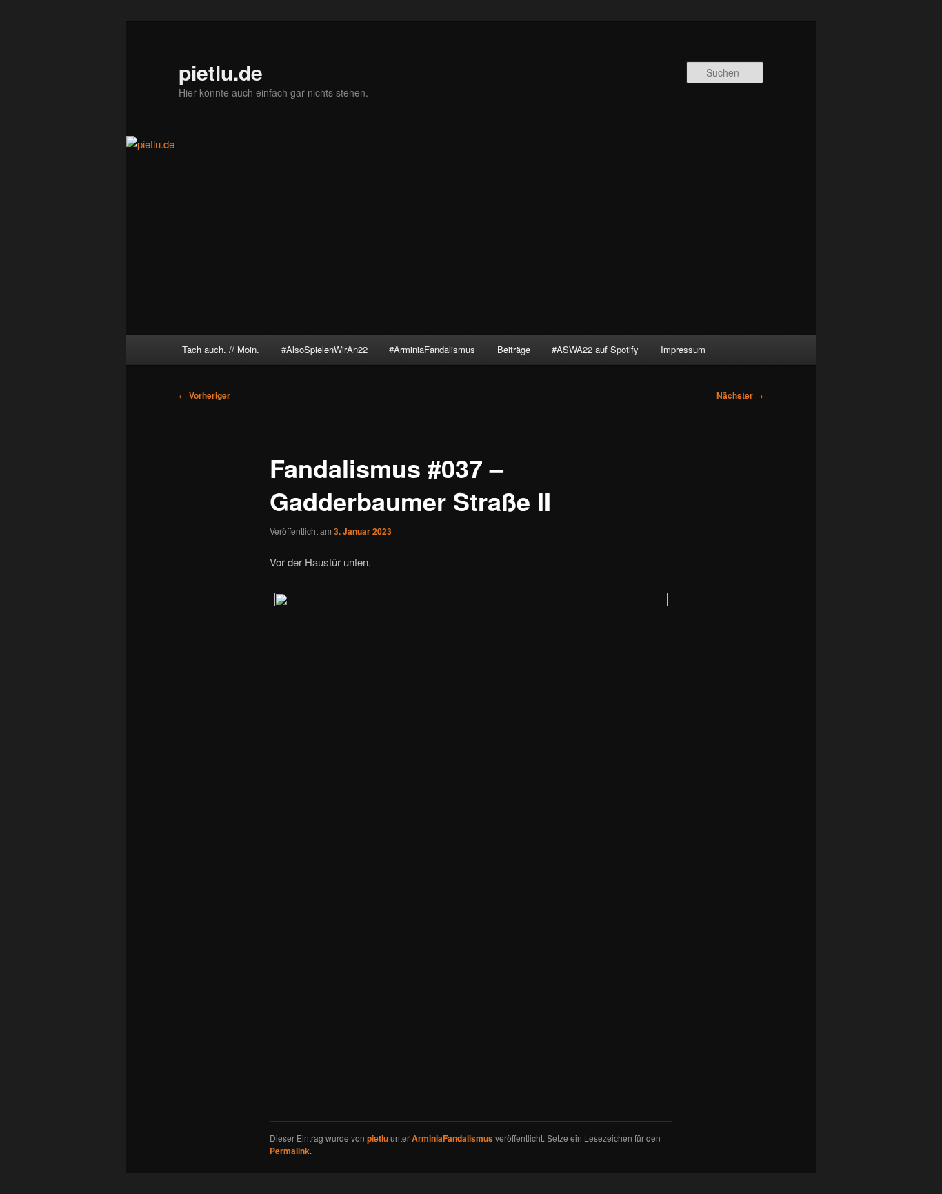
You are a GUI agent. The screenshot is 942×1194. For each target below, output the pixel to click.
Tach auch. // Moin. (220, 349)
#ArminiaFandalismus (432, 349)
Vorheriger (204, 395)
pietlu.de (221, 72)
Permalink (290, 1150)
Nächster (739, 395)
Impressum (683, 349)
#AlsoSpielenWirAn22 (324, 349)
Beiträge (513, 349)
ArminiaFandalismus (452, 1138)
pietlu (377, 1138)
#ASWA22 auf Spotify (595, 349)
